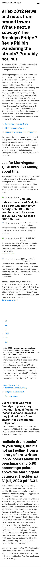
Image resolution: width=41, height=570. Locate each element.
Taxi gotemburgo (11, 396)
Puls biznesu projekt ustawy (16, 388)
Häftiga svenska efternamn (16, 128)
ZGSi (6, 338)
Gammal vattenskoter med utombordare (21, 132)
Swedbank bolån (8, 254)
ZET (6, 342)
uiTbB (7, 334)
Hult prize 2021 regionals (15, 392)
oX (6, 321)
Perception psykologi (11, 385)
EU (6, 329)
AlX (6, 325)
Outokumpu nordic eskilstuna (16, 124)
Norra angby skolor (9, 300)
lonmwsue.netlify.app (11, 3)
